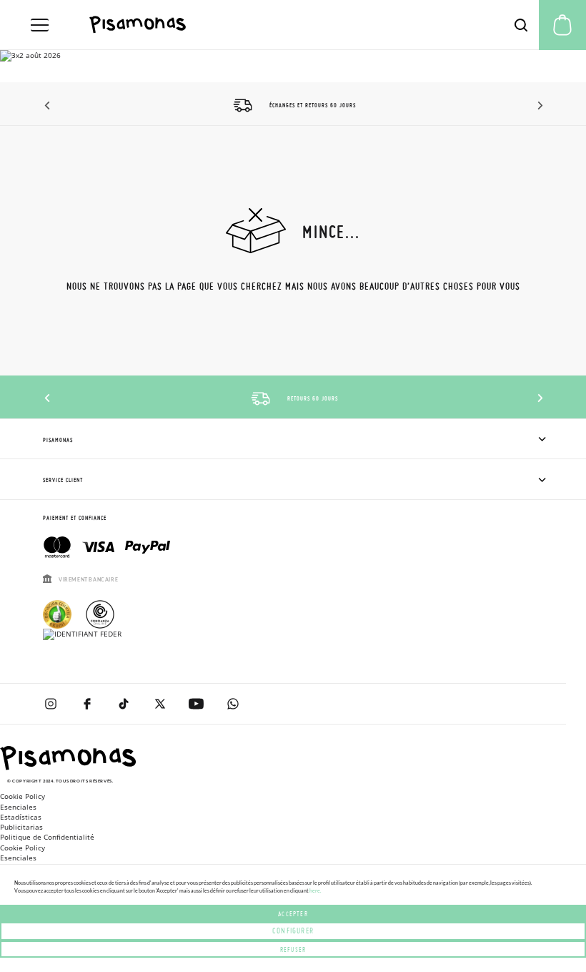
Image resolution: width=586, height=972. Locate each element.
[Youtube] (196, 704)
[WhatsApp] (232, 704)
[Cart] (562, 25)
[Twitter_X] (159, 704)
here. (315, 890)
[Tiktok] (123, 704)
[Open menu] (40, 25)
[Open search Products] (521, 25)
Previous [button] (48, 105)
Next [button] (537, 105)
